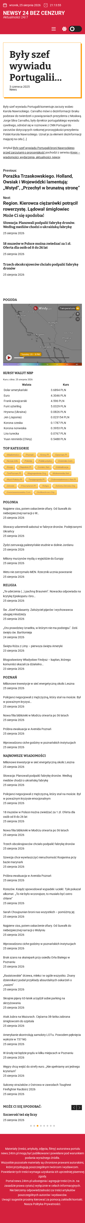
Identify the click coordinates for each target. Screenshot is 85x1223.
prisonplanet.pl (28, 486)
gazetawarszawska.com (18, 492)
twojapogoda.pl (36, 479)
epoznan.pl (61, 455)
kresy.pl (44, 455)
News (13, 89)
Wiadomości (13, 455)
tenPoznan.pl (14, 473)
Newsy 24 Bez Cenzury (34, 13)
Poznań (30, 455)
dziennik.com (65, 461)
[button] (74, 1107)
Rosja (10, 467)
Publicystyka (45, 461)
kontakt (77, 1199)
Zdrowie (10, 486)
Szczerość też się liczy (20, 1115)
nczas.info (12, 461)
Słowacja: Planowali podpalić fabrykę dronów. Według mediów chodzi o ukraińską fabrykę (39, 225)
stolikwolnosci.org (45, 492)
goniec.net (43, 467)
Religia (45, 486)
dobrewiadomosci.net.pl (63, 479)
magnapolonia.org (37, 473)
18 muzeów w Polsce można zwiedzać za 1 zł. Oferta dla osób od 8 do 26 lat (37, 245)
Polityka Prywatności (46, 1204)
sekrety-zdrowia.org (65, 486)
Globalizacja (62, 467)
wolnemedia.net (61, 473)
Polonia (28, 461)
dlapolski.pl (25, 467)
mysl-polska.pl (14, 479)
